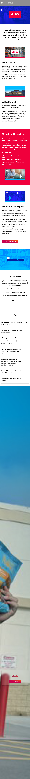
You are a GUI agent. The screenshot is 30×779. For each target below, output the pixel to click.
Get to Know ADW (10, 241)
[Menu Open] (28, 3)
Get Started (15, 681)
